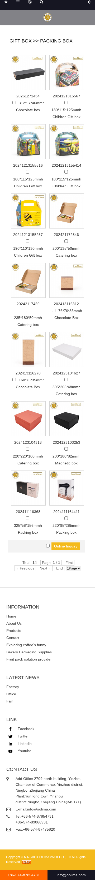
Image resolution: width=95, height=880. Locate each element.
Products (13, 630)
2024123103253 (66, 442)
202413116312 (66, 304)
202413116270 (28, 373)
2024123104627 (66, 373)
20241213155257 (28, 234)
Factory (12, 687)
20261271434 (28, 96)
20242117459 (28, 304)
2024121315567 (66, 96)
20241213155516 (28, 165)
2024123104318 (28, 442)
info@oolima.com (71, 875)
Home (11, 616)
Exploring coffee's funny (26, 645)
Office (11, 694)
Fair (9, 701)
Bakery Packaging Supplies (29, 652)
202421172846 (66, 234)
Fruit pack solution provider (29, 659)
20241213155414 (66, 165)
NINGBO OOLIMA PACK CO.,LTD (47, 857)
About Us (14, 623)
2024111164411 (66, 512)
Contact (12, 638)
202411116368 (28, 512)
